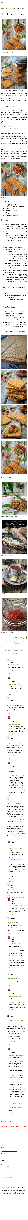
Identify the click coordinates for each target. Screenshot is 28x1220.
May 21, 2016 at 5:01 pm (15, 769)
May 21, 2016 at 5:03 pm (15, 848)
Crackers (8, 8)
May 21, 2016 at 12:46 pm (14, 743)
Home (2, 8)
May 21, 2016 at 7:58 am (14, 703)
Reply (9, 673)
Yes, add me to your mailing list (9, 1167)
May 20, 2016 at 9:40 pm (14, 664)
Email (3, 1153)
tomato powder (12, 208)
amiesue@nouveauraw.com (15, 1103)
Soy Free (23, 641)
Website (3, 1160)
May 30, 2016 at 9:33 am (15, 944)
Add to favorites (9, 52)
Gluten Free (20, 640)
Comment (4, 1131)
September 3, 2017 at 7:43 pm (15, 1020)
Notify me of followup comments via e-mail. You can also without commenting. (13, 1172)
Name (3, 1147)
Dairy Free (7, 640)
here (10, 294)
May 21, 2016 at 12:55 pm (14, 803)
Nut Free (7, 641)
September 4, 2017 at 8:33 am (16, 1055)
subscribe (8, 1173)
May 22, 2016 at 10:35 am (15, 905)
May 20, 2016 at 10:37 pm (15, 684)
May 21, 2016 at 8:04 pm (14, 889)
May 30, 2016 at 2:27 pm (14, 978)
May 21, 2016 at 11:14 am (15, 724)
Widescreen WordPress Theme (9, 1187)
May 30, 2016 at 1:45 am (14, 923)
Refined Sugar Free (15, 641)
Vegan (17, 643)
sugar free (12, 643)
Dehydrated (13, 640)
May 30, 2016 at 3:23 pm (15, 996)
